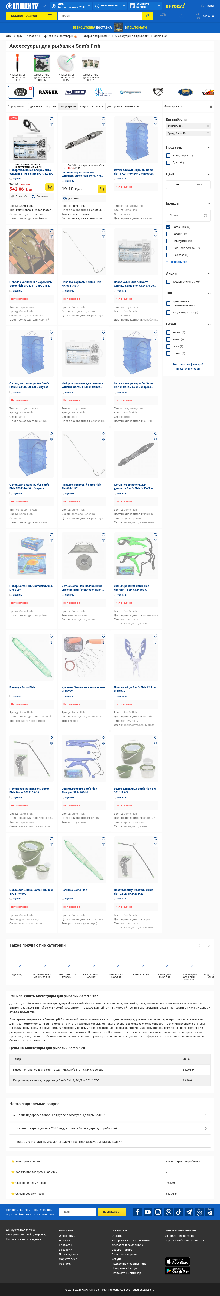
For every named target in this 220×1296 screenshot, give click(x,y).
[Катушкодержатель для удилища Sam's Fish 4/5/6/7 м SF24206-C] (136, 454)
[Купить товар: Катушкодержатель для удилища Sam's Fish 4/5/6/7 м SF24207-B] (102, 189)
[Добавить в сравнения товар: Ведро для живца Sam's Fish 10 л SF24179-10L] (51, 844)
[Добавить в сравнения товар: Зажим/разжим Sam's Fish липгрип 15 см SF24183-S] (155, 540)
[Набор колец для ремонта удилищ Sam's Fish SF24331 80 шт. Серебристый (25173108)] (136, 251)
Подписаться (112, 1212)
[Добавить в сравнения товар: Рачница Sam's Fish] (51, 642)
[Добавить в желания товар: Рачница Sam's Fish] (51, 636)
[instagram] (158, 1212)
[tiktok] (178, 1212)
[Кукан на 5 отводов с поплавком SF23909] (84, 657)
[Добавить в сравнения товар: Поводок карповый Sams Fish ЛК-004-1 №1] (103, 439)
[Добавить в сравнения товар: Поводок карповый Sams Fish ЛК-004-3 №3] (103, 236)
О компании (67, 1235)
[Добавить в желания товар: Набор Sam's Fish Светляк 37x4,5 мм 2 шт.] (51, 534)
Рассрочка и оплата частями (131, 1240)
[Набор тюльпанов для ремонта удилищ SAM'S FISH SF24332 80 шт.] (31, 139)
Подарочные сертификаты (129, 1263)
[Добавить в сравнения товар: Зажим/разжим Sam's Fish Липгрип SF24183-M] (103, 743)
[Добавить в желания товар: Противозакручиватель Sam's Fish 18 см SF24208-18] (51, 737)
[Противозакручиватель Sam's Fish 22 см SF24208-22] (136, 859)
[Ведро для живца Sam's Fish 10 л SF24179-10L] (31, 859)
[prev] (199, 945)
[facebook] (137, 1212)
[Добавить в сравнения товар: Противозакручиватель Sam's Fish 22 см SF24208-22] (155, 844)
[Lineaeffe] (186, 92)
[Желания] (181, 16)
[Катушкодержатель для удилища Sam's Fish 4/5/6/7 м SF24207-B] (84, 139)
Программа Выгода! (125, 1268)
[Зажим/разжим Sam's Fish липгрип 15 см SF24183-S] (136, 555)
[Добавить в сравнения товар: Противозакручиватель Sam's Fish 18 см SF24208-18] (51, 743)
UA (44, 6)
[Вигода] (175, 6)
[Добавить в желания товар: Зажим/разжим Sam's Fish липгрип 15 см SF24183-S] (155, 534)
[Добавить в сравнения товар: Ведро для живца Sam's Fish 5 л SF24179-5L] (155, 743)
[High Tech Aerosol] (103, 92)
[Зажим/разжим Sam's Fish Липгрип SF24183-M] (84, 758)
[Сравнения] (163, 16)
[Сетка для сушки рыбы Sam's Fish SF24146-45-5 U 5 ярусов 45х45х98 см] (136, 139)
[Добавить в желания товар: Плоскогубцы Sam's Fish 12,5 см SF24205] (155, 636)
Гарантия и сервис (124, 1254)
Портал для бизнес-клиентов (184, 1240)
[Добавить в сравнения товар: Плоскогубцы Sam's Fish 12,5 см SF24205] (155, 642)
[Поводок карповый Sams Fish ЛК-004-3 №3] (84, 251)
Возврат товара (122, 1249)
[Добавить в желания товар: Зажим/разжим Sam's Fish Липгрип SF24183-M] (103, 737)
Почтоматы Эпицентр (126, 1273)
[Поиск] (147, 16)
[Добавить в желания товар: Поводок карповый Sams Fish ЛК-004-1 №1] (103, 433)
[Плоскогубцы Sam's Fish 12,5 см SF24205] (136, 657)
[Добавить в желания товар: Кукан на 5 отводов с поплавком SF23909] (103, 636)
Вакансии (65, 1249)
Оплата (117, 1235)
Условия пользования (180, 1235)
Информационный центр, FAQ (26, 1234)
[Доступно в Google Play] (177, 1271)
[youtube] (148, 1212)
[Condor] (158, 92)
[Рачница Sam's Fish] (31, 657)
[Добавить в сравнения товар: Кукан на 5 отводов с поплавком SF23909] (103, 642)
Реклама (65, 1263)
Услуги (116, 1259)
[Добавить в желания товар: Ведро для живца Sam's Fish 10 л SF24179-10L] (51, 838)
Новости (64, 1240)
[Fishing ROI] (76, 92)
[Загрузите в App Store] (177, 1261)
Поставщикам (68, 1254)
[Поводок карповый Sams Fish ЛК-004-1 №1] (84, 454)
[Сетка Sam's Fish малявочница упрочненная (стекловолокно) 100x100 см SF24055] (84, 555)
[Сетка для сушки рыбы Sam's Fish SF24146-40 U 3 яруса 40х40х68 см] (31, 454)
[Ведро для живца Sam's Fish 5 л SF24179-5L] (136, 758)
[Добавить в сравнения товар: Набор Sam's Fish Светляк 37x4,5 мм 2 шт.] (51, 540)
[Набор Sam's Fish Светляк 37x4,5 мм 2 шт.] (31, 555)
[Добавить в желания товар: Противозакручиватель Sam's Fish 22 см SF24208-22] (155, 838)
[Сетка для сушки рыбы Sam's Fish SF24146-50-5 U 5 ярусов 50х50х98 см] (31, 353)
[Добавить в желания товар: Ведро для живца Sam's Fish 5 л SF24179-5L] (155, 737)
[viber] (168, 1212)
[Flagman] (131, 92)
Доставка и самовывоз (127, 1245)
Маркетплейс (68, 1259)
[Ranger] (48, 92)
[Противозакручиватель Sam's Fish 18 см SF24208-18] (31, 758)
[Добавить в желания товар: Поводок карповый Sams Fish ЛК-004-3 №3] (103, 230)
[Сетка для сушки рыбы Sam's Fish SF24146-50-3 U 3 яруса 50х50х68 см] (136, 353)
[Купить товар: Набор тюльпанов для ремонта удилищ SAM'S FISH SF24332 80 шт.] (49, 187)
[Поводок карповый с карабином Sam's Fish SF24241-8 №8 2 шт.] (31, 251)
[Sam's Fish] (21, 92)
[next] (209, 945)
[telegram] (189, 1212)
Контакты (65, 1245)
